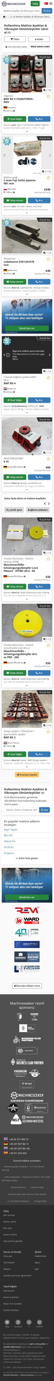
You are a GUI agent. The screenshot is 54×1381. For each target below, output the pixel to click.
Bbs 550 (8, 835)
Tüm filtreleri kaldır (17, 46)
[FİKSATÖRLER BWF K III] (27, 436)
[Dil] (46, 3)
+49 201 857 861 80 (19, 1148)
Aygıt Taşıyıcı (11, 829)
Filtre (16, 39)
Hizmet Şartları (27, 1375)
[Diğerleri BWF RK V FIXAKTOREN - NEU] (27, 74)
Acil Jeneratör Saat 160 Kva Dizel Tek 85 (27, 1194)
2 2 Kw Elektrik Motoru (18, 1201)
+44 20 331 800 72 (18, 1139)
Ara (48, 10)
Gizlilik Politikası (10, 1375)
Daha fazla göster (28, 858)
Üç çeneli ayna (14, 509)
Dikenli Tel (9, 841)
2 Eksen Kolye (36, 1187)
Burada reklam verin (28, 985)
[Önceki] (4, 74)
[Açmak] (27, 131)
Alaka (39, 39)
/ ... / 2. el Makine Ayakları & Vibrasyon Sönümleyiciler (28, 16)
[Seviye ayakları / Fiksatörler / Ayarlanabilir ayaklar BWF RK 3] (27, 709)
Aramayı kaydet (28, 774)
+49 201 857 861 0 (18, 1144)
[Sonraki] (50, 74)
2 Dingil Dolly (40, 1201)
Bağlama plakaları (38, 509)
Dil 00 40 (8, 847)
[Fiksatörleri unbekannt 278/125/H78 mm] (27, 236)
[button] (50, 3)
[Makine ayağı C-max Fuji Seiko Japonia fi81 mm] (27, 155)
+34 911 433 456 (17, 1153)
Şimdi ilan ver (27, 328)
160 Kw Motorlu (18, 1187)
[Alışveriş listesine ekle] (48, 96)
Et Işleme (9, 853)
